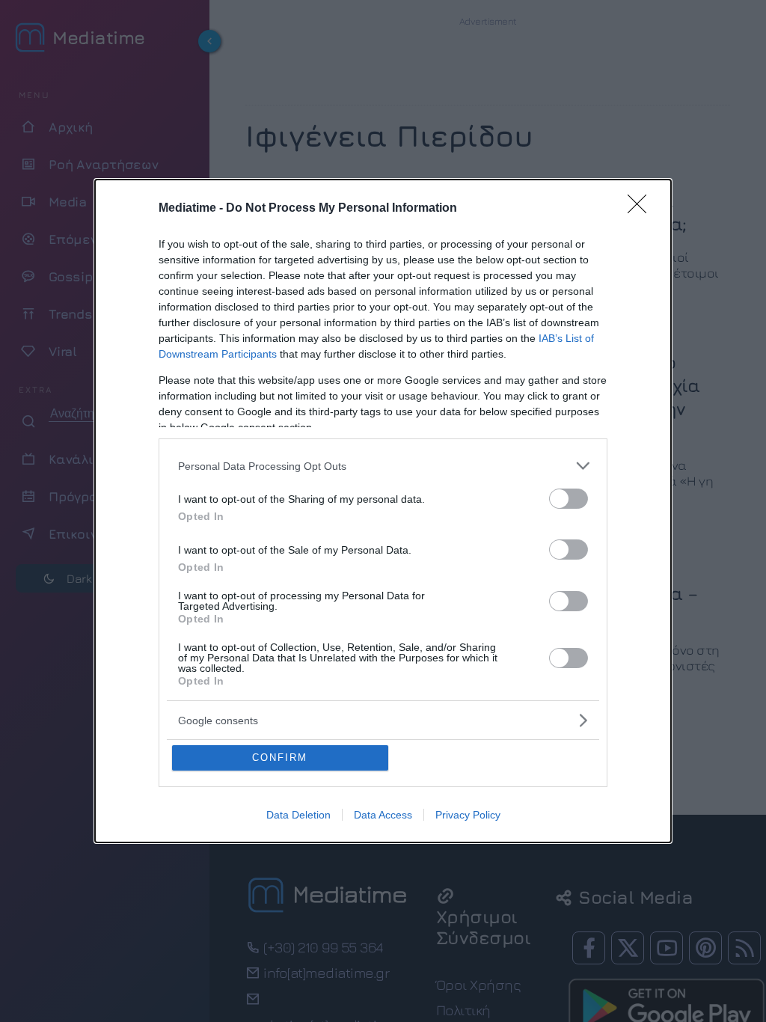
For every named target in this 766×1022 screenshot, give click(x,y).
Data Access (383, 815)
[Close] (642, 209)
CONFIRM (279, 757)
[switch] (568, 499)
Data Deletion (298, 815)
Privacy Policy (467, 815)
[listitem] (383, 466)
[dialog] (383, 511)
